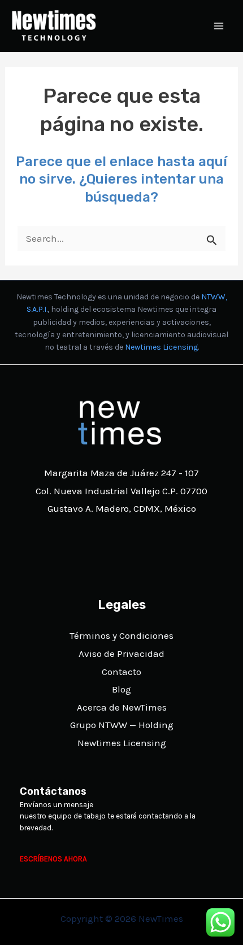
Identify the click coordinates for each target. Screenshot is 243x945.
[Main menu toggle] (219, 26)
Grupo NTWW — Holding (121, 724)
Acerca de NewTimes (122, 707)
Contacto (121, 671)
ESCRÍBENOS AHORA (53, 859)
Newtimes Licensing (161, 347)
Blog (121, 689)
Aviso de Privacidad (121, 653)
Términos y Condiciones (121, 635)
